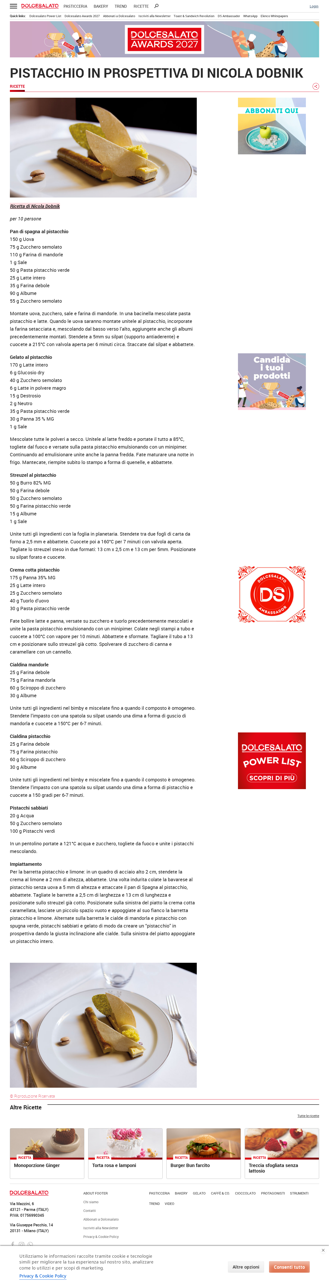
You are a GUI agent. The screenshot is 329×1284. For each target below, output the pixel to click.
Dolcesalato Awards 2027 (82, 16)
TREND (121, 6)
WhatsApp (250, 16)
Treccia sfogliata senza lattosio (273, 1168)
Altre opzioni (246, 1267)
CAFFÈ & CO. (220, 1193)
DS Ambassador (229, 16)
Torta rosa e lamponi (114, 1165)
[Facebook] (13, 1244)
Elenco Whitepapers (274, 16)
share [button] (315, 86)
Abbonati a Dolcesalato (119, 16)
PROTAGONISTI (273, 1193)
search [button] (156, 6)
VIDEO (169, 1203)
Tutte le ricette (308, 1116)
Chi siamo (91, 1202)
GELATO (199, 1193)
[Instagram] (22, 1244)
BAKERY (101, 6)
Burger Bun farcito (190, 1165)
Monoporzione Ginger (37, 1165)
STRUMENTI (299, 1193)
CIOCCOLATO (245, 1193)
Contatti (89, 1210)
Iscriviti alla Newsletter (154, 16)
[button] (13, 6)
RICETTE (141, 6)
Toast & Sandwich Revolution (194, 16)
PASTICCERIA (75, 6)
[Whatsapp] (30, 1244)
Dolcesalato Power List (45, 16)
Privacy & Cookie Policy (101, 1236)
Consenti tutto (289, 1267)
